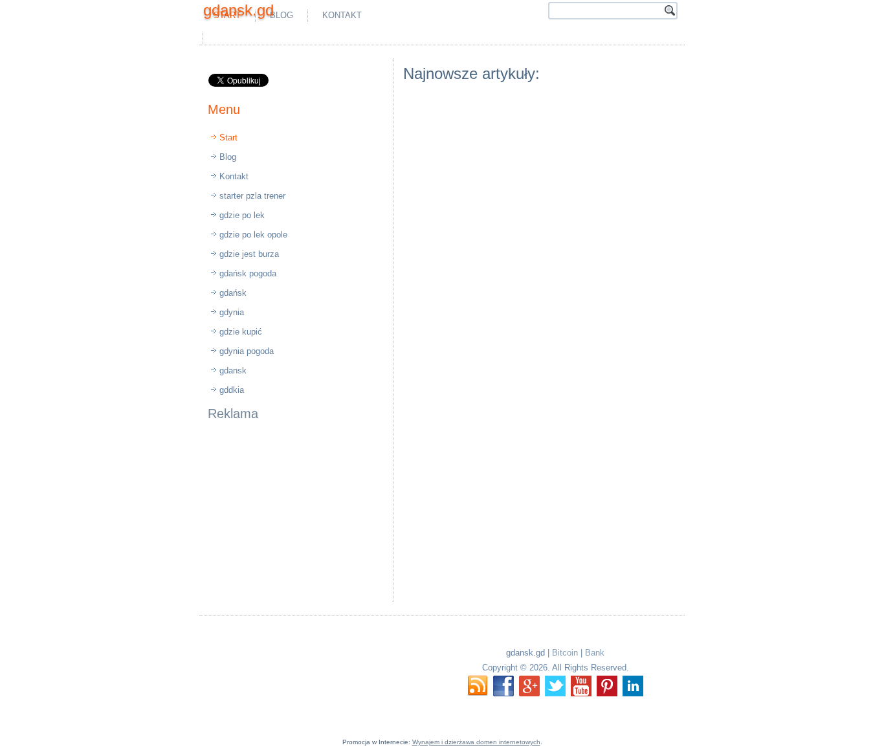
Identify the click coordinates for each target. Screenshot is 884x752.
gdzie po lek (242, 215)
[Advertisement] (357, 38)
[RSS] (477, 686)
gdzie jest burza (249, 254)
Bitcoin (565, 653)
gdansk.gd (238, 10)
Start (228, 137)
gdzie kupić (240, 332)
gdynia (231, 312)
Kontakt (342, 15)
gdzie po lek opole (253, 234)
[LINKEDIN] (633, 686)
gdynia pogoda (246, 351)
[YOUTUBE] (581, 686)
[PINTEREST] (607, 686)
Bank (594, 653)
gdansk (233, 370)
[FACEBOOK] (503, 686)
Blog (281, 15)
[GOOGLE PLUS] (529, 686)
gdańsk (233, 293)
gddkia (231, 390)
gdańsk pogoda (247, 273)
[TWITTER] (555, 686)
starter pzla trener (252, 196)
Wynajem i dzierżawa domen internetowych (476, 742)
